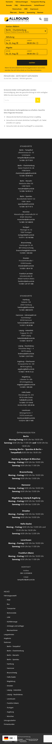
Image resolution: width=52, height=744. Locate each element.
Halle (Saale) (26, 392)
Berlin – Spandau (26, 196)
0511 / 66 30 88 (27, 325)
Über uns (13, 12)
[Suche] (39, 19)
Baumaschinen (12, 630)
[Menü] (44, 19)
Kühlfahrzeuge (12, 622)
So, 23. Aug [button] (10, 53)
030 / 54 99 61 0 (27, 191)
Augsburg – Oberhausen (26, 361)
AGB (25, 9)
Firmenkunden (9, 724)
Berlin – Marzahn (26, 181)
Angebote (7, 638)
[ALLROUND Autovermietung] (21, 19)
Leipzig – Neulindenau (26, 346)
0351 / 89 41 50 (27, 268)
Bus (8, 604)
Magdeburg (26, 377)
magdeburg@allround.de (26, 384)
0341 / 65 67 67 (27, 341)
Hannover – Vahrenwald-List (26, 315)
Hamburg (26, 300)
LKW (8, 617)
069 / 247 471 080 (27, 284)
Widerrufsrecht (25, 5)
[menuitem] (9, 1)
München (26, 212)
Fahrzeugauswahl (10, 596)
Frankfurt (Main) (13, 703)
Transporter (11, 608)
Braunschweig (26, 243)
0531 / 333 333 (27, 253)
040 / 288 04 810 (27, 310)
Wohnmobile (11, 613)
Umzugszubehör (10, 720)
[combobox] (26, 31)
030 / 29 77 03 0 (27, 160)
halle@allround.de (26, 400)
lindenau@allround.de (26, 354)
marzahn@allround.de (26, 189)
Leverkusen (26, 410)
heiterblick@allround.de (26, 338)
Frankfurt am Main (26, 273)
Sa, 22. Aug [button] (10, 43)
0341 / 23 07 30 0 (27, 356)
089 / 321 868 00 (27, 222)
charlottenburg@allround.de (26, 173)
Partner (21, 12)
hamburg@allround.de (26, 307)
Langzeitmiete (9, 634)
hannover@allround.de (26, 323)
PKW (8, 600)
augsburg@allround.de (26, 369)
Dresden (26, 258)
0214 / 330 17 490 (27, 420)
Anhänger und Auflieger (15, 626)
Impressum (34, 9)
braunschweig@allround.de (26, 250)
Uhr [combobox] (31, 43)
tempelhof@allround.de (26, 158)
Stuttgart (26, 227)
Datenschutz (17, 9)
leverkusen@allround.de (26, 418)
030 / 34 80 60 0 (27, 176)
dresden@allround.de (26, 266)
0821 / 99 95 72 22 (27, 372)
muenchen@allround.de (26, 219)
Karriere (40, 12)
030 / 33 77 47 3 (27, 207)
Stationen (7, 642)
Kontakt (9, 5)
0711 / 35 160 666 (27, 237)
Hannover (10, 668)
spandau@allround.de (26, 204)
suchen (32, 62)
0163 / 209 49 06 (28, 405)
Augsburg (10, 712)
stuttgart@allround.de (26, 235)
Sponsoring (31, 12)
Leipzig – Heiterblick (26, 330)
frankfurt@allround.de (26, 281)
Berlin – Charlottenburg (26, 165)
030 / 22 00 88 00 (26, 573)
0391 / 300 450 (27, 387)
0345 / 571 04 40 (27, 402)
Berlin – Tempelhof (26, 150)
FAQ (16, 5)
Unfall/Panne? (39, 5)
